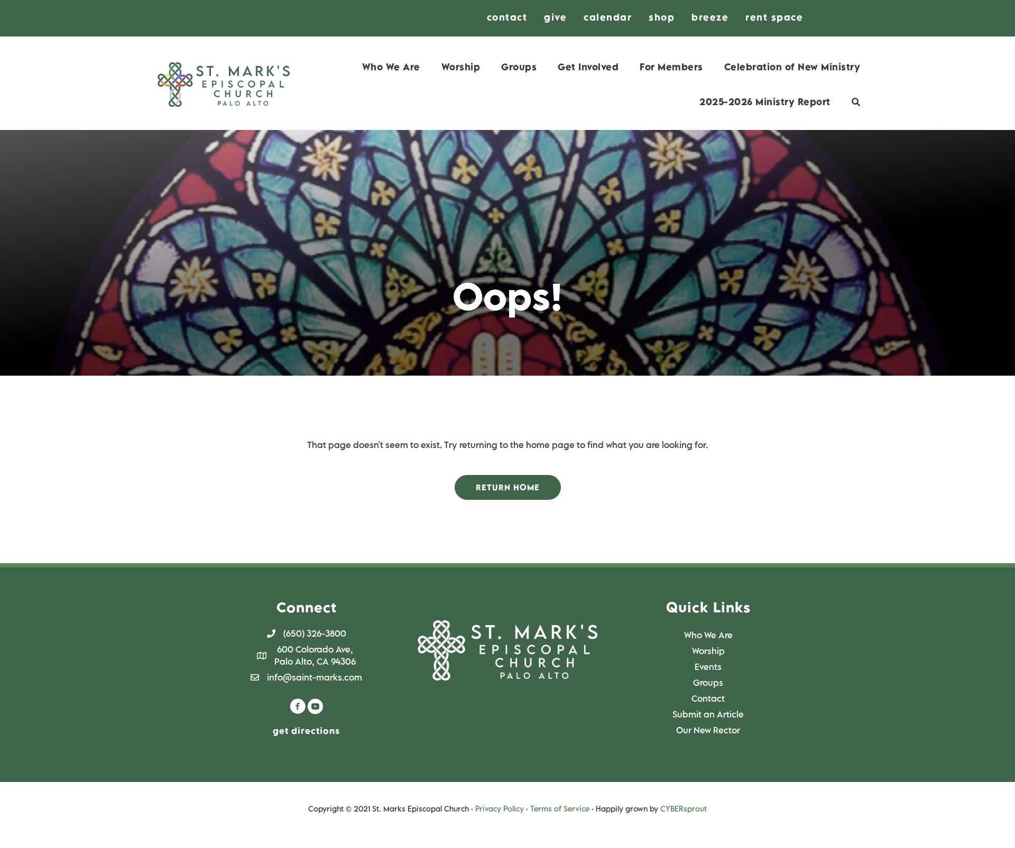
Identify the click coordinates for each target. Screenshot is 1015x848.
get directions (306, 730)
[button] (508, 487)
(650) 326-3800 (314, 633)
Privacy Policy (499, 808)
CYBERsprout (683, 808)
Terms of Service (559, 808)
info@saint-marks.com (314, 677)
